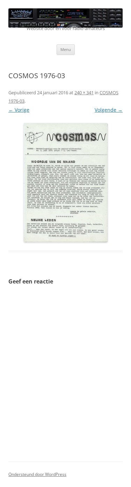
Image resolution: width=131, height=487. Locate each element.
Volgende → (109, 109)
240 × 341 (84, 92)
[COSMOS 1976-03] (65, 182)
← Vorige (18, 109)
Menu (65, 49)
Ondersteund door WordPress (37, 474)
